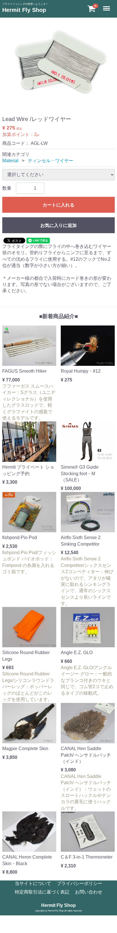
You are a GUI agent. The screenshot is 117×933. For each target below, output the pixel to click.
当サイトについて (33, 883)
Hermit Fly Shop (24, 10)
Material (10, 160)
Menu (107, 5)
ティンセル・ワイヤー (50, 160)
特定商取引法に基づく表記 (42, 892)
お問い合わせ (88, 892)
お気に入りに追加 (58, 225)
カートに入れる (58, 205)
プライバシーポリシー (79, 883)
